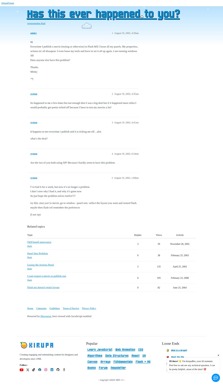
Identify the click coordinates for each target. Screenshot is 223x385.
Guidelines (54, 308)
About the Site (177, 357)
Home (30, 308)
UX (144, 356)
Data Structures (116, 356)
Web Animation (125, 350)
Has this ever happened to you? (103, 14)
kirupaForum (8, 3)
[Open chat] (216, 378)
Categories (41, 308)
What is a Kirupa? (179, 350)
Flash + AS (143, 362)
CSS (140, 350)
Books (91, 368)
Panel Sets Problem (37, 253)
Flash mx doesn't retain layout (43, 287)
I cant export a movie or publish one (46, 276)
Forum (103, 368)
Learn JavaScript (99, 350)
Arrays (105, 362)
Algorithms (94, 356)
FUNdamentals (123, 362)
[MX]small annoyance (39, 242)
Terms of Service (71, 308)
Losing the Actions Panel (40, 264)
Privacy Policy (89, 308)
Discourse (46, 316)
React (135, 356)
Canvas (92, 362)
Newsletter (118, 368)
